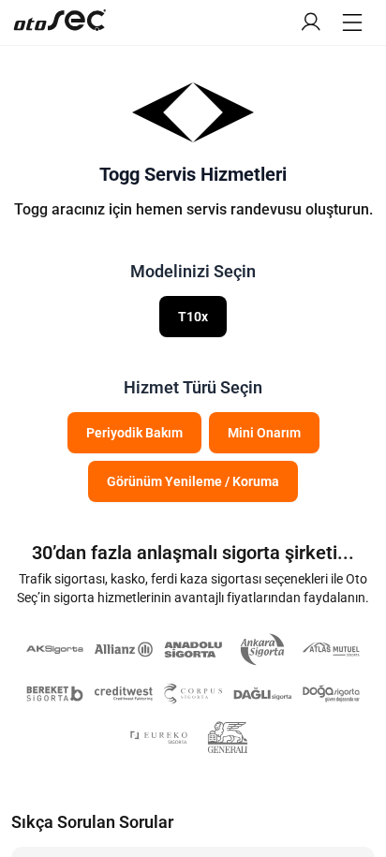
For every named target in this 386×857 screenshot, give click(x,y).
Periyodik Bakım (134, 432)
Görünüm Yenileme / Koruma (193, 481)
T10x (193, 316)
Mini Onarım (264, 432)
